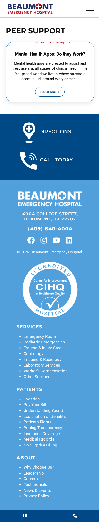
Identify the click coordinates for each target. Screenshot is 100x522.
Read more (52, 92)
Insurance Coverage (42, 433)
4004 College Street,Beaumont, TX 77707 (50, 216)
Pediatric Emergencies (44, 342)
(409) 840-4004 (50, 229)
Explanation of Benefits (45, 416)
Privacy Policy (36, 496)
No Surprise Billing (40, 445)
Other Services (37, 376)
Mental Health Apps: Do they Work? (50, 54)
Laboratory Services (42, 365)
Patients (29, 389)
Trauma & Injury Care (42, 348)
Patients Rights (37, 422)
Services (29, 327)
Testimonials (35, 484)
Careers (31, 478)
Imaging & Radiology (42, 359)
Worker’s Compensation (45, 371)
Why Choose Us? (39, 467)
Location (32, 399)
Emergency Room (40, 336)
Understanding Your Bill (45, 410)
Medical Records (39, 439)
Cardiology (33, 353)
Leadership (34, 473)
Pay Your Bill (35, 404)
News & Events (37, 490)
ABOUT (26, 458)
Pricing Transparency (43, 428)
